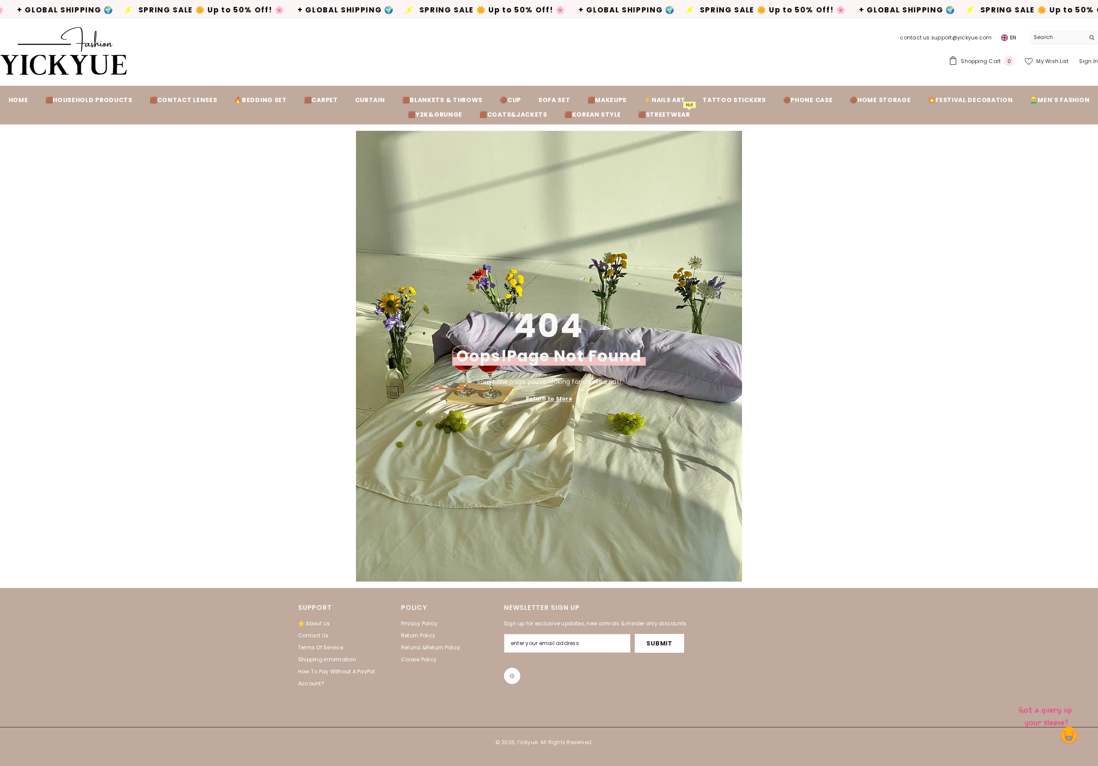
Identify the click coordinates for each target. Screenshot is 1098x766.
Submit (659, 643)
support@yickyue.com (961, 37)
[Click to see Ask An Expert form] (1046, 714)
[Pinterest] (512, 676)
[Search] (1063, 37)
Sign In (1088, 61)
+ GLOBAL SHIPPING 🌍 (267, 10)
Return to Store (549, 398)
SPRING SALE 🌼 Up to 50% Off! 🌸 (133, 10)
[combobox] (1057, 37)
